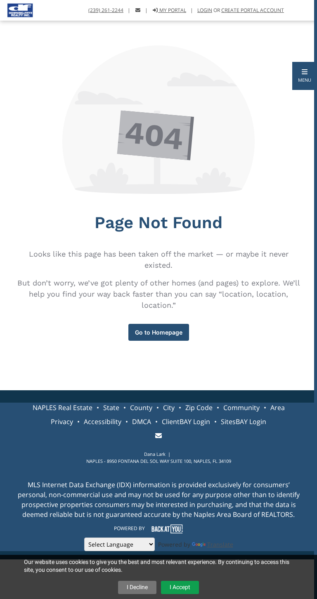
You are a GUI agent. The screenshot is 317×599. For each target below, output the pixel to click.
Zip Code (199, 407)
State (111, 407)
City (169, 407)
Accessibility (102, 421)
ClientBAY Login (186, 421)
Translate (220, 544)
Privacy (62, 421)
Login (204, 10)
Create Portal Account (252, 10)
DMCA (141, 421)
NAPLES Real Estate (62, 407)
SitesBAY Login (243, 421)
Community (241, 407)
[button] (304, 76)
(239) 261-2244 (105, 10)
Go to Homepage (158, 332)
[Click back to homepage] (17, 9)
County (141, 407)
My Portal (172, 10)
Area (277, 407)
